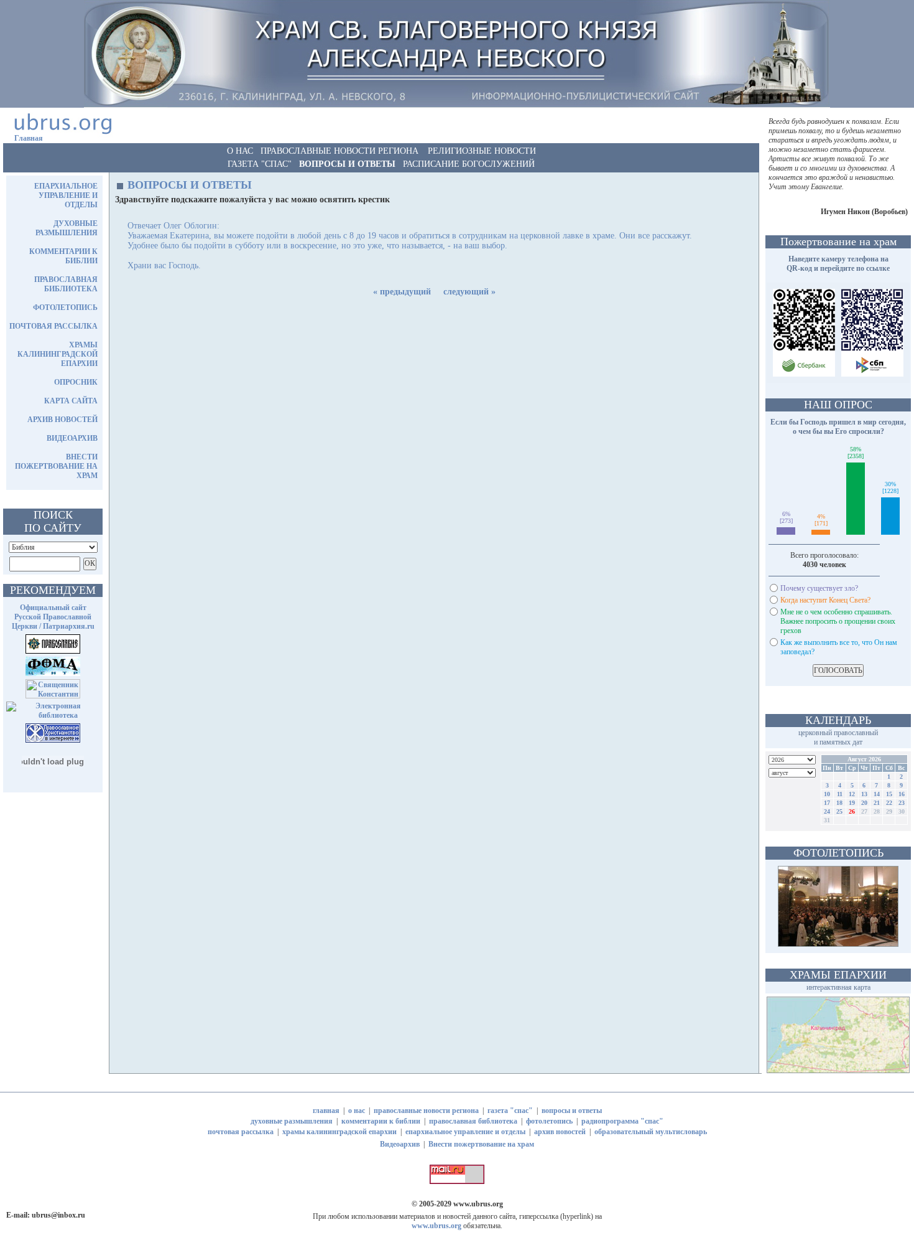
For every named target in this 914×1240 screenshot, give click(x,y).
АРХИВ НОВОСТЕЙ (62, 419)
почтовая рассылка (241, 1131)
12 (852, 794)
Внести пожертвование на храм (481, 1144)
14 (877, 794)
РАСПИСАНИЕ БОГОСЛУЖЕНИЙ (469, 164)
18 (839, 802)
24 (827, 811)
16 (901, 794)
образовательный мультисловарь (650, 1131)
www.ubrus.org (478, 1204)
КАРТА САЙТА (71, 401)
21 (877, 802)
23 (901, 802)
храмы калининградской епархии (339, 1131)
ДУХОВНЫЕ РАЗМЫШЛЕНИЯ (66, 228)
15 (889, 794)
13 (864, 794)
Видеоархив (400, 1144)
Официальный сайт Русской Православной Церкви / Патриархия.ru (53, 617)
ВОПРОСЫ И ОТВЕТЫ (347, 164)
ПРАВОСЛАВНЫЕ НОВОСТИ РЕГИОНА (339, 151)
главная (326, 1110)
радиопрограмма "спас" (622, 1121)
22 (889, 802)
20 (864, 802)
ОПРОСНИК (76, 382)
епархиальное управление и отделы (465, 1131)
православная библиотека (473, 1121)
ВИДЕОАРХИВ (72, 438)
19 (852, 802)
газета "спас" (510, 1110)
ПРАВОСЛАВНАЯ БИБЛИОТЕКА (66, 284)
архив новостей (560, 1131)
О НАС (240, 151)
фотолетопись (549, 1121)
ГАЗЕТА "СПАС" (260, 164)
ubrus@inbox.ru (58, 1215)
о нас (356, 1110)
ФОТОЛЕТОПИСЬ (65, 307)
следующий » (469, 291)
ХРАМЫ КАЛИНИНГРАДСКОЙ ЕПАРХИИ (57, 354)
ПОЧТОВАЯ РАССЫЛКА (53, 326)
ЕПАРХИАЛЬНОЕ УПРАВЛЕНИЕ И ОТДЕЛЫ (66, 195)
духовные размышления (292, 1121)
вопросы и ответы (572, 1110)
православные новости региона (426, 1110)
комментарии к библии (380, 1121)
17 (827, 802)
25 (839, 811)
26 (852, 811)
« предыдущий (402, 291)
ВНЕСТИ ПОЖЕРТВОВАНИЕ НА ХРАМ (56, 466)
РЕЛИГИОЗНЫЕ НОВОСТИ (482, 151)
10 (827, 794)
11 (839, 794)
